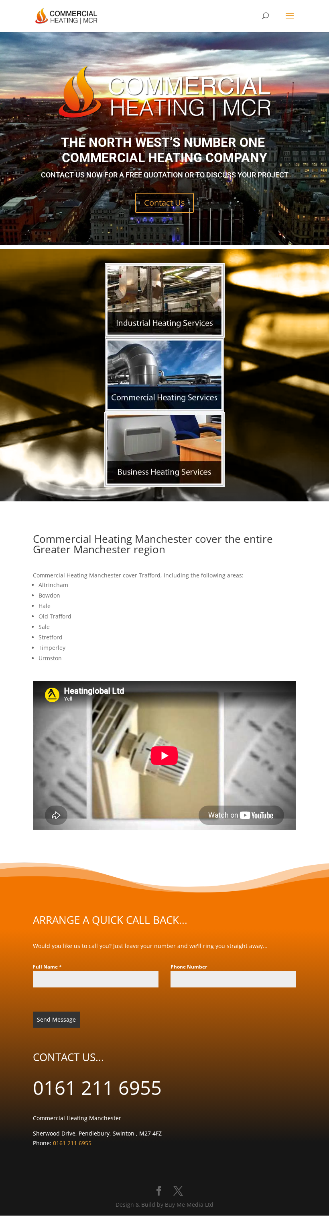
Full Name (47, 966)
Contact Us (164, 202)
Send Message (56, 1019)
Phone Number (189, 966)
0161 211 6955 (97, 1088)
